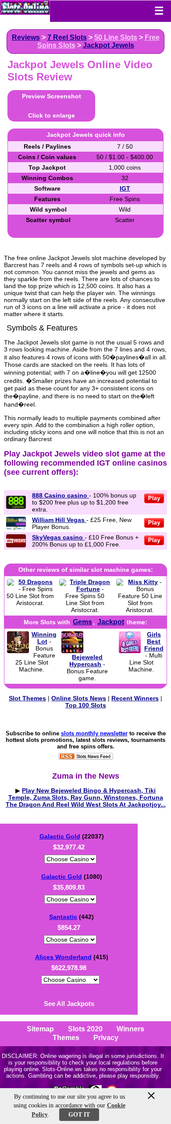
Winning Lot (44, 638)
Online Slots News (78, 698)
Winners (130, 1029)
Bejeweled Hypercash (86, 661)
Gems (82, 622)
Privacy (105, 1037)
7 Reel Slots (67, 37)
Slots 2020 (85, 1029)
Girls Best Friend (154, 641)
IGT (125, 188)
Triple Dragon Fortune (90, 585)
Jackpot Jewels (108, 45)
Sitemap (40, 1029)
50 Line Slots (115, 37)
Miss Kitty (143, 581)
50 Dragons (35, 581)
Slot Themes (27, 698)
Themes (66, 1037)
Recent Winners (135, 698)
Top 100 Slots (85, 705)
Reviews (26, 37)
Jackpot (110, 622)
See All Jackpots (69, 1003)
